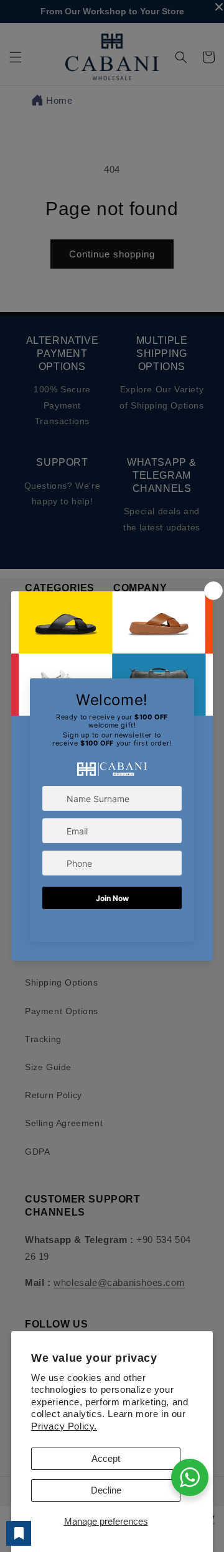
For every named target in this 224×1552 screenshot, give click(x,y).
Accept (105, 1458)
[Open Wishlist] (18, 1533)
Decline (106, 1490)
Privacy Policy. (64, 1426)
